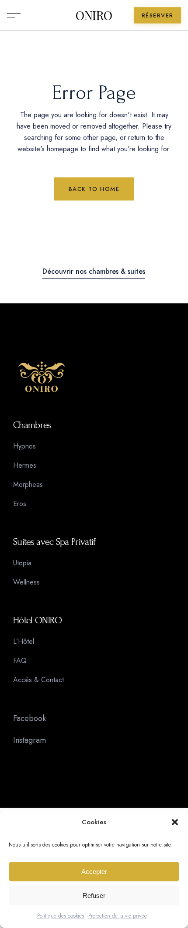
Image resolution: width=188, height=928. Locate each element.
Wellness (26, 582)
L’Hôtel (23, 641)
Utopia (22, 563)
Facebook (29, 718)
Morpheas (28, 484)
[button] (175, 822)
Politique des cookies (60, 916)
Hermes (24, 465)
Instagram (29, 740)
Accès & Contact (38, 680)
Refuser (94, 895)
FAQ (20, 661)
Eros (19, 504)
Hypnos (24, 446)
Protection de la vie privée (117, 916)
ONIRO (94, 15)
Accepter (94, 871)
